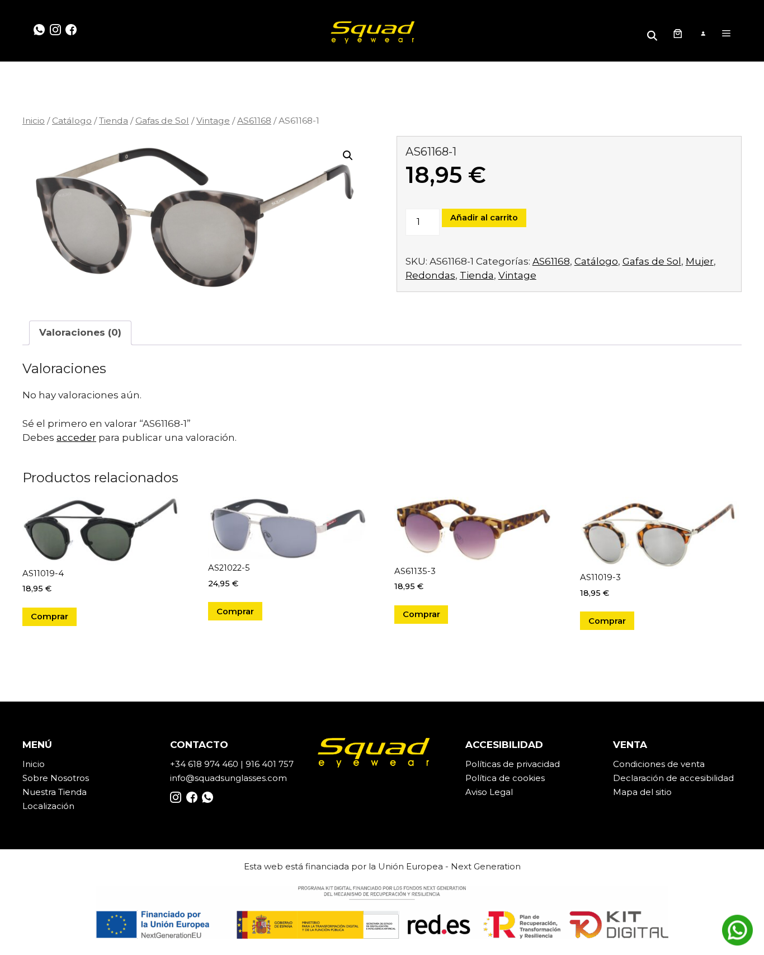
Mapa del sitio (642, 792)
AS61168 (254, 120)
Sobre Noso (47, 778)
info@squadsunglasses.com (228, 778)
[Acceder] (703, 34)
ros (82, 778)
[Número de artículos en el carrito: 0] (677, 33)
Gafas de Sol (162, 120)
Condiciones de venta (659, 764)
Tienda (113, 120)
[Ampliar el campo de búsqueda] (654, 33)
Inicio (33, 120)
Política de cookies (505, 778)
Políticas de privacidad (512, 764)
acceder (76, 437)
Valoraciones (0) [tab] (80, 332)
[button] (348, 155)
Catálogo (72, 120)
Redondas (430, 275)
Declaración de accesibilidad (673, 778)
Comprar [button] (49, 616)
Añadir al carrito (484, 218)
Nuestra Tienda (54, 792)
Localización (48, 806)
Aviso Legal (489, 792)
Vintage (213, 120)
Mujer (700, 261)
